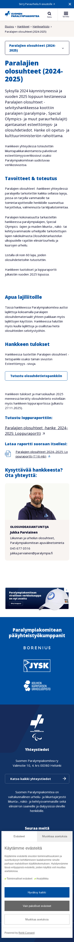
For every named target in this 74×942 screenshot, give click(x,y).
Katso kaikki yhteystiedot (30, 779)
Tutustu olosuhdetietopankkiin (36, 376)
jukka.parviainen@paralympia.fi (31, 553)
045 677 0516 (20, 548)
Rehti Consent (26, 932)
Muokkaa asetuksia (37, 919)
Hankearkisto (41, 26)
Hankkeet (23, 26)
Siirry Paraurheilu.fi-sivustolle (35, 4)
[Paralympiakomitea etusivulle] (22, 14)
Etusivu (9, 26)
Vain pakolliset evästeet (37, 906)
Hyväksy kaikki (37, 892)
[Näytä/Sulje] (63, 48)
